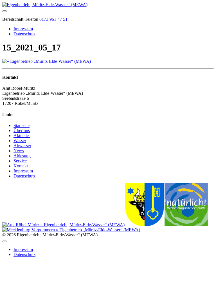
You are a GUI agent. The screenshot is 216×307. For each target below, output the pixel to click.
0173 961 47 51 (53, 19)
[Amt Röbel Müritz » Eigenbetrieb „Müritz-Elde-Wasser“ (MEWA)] (63, 224)
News (19, 150)
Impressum (23, 28)
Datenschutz (24, 33)
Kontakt (21, 165)
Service (20, 160)
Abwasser (22, 145)
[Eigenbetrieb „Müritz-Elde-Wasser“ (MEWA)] (44, 4)
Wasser (20, 140)
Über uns (22, 130)
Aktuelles (22, 135)
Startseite (22, 125)
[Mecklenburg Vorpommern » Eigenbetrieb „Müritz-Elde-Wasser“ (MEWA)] (71, 229)
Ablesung (22, 155)
